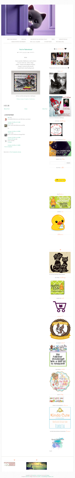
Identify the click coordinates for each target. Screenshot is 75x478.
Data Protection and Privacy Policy (39, 39)
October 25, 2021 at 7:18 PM (14, 145)
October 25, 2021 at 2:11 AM (14, 122)
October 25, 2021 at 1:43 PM (14, 131)
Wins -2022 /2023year (35, 41)
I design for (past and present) (18, 41)
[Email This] (4, 105)
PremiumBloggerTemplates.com (47, 476)
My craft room (48, 41)
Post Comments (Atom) (15, 152)
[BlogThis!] (6, 105)
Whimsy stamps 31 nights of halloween (26, 99)
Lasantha (39, 476)
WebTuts (27, 476)
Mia (8, 117)
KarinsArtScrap (11, 139)
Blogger (47, 475)
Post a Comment (8, 146)
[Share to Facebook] (8, 105)
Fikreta (20, 52)
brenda (9, 123)
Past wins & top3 (60, 41)
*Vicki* (9, 133)
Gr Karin (10, 142)
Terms (53, 39)
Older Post (44, 109)
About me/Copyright (12, 39)
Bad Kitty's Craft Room (37, 475)
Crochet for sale (63, 39)
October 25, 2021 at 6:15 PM (14, 137)
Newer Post (7, 109)
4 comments (31, 52)
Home (26, 109)
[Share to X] (7, 105)
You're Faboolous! (25, 49)
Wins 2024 (23, 39)
